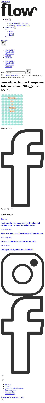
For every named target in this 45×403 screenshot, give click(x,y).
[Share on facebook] (22, 206)
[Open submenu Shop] (10, 20)
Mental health (5, 245)
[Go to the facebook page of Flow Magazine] (22, 373)
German (12, 33)
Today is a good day (12, 75)
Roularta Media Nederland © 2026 (12, 397)
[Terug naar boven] (2, 401)
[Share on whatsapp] (5, 210)
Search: (3, 72)
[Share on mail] (12, 210)
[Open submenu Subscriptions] (15, 27)
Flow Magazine (6, 229)
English (11, 35)
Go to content (5, 2)
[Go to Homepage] (19, 16)
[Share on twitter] (2, 210)
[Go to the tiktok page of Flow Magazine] (2, 381)
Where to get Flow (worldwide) (19, 25)
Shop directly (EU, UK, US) (18, 23)
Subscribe (4, 40)
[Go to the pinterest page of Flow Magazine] (2, 377)
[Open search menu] (3, 43)
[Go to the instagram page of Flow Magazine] (22, 295)
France (11, 31)
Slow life (4, 219)
